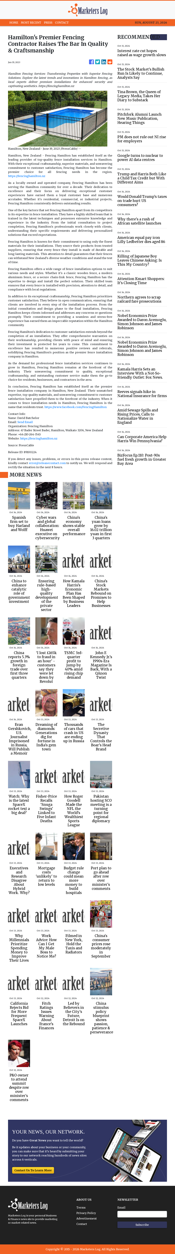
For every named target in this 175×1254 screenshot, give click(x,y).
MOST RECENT (31, 22)
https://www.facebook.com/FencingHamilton (75, 407)
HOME (13, 22)
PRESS (48, 22)
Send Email (25, 422)
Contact (81, 1224)
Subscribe (142, 1224)
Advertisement (86, 1218)
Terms (81, 1207)
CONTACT (62, 22)
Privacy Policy (86, 1213)
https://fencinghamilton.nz (26, 176)
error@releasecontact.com (47, 463)
